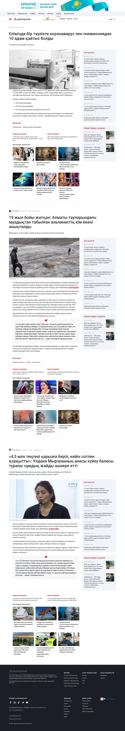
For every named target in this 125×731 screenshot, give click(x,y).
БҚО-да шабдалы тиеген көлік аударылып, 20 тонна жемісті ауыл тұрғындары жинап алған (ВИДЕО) (93, 138)
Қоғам (58, 13)
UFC (83, 683)
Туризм (102, 678)
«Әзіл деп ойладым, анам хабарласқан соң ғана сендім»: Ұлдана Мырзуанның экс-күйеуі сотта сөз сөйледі (98, 86)
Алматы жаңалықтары (71, 678)
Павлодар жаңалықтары (71, 683)
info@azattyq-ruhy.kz (15, 719)
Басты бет (11, 13)
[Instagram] (15, 703)
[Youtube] (27, 702)
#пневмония (17, 127)
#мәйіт (28, 362)
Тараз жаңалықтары (70, 686)
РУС (114, 19)
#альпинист (36, 362)
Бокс (83, 680)
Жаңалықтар (22, 13)
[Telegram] (23, 702)
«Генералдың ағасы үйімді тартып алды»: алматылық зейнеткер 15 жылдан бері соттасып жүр (28, 138)
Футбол (84, 675)
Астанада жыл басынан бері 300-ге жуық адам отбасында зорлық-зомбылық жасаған (27, 599)
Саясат (66, 703)
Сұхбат (66, 714)
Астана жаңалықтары (70, 675)
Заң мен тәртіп (69, 13)
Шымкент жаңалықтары (71, 680)
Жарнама (85, 706)
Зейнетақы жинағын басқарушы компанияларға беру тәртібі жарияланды (62, 137)
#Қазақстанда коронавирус (32, 127)
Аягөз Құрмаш (16, 450)
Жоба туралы (86, 701)
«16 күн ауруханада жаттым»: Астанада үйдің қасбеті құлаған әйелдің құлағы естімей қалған (97, 108)
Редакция (85, 703)
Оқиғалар (67, 711)
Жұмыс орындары (87, 711)
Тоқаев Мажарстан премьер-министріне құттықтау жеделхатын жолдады (63, 373)
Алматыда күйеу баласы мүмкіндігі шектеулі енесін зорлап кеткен (96, 119)
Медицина (103, 675)
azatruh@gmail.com (15, 716)
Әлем (65, 716)
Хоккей (84, 678)
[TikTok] (19, 702)
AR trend (41, 13)
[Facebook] (10, 702)
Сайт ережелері (87, 709)
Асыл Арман (15, 211)
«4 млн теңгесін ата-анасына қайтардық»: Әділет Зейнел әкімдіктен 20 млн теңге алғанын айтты (98, 97)
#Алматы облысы (19, 362)
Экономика (67, 706)
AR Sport (50, 13)
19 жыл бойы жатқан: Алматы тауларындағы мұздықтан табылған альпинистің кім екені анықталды (96, 61)
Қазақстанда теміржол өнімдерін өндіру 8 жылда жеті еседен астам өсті (28, 373)
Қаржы (32, 13)
